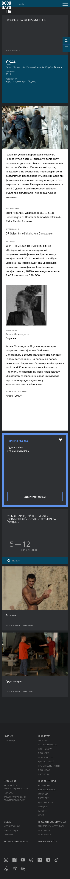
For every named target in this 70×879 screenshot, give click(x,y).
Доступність (45, 802)
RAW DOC (8, 792)
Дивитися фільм (35, 496)
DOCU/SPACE (44, 834)
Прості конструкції (49, 765)
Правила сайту (47, 841)
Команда (43, 793)
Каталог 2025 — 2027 (16, 841)
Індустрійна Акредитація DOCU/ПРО (16, 787)
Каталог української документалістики (15, 798)
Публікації (9, 740)
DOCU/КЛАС (44, 769)
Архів (41, 814)
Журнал (8, 735)
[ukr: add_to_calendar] (60, 440)
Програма (44, 735)
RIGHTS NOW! (45, 748)
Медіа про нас (12, 826)
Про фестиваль (47, 780)
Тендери (43, 806)
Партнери (43, 797)
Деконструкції (46, 761)
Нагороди (43, 774)
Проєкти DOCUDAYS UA (52, 821)
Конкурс (43, 740)
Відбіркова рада (46, 789)
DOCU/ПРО (43, 752)
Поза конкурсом (47, 744)
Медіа (7, 821)
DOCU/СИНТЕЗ (45, 757)
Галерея (8, 834)
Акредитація (11, 830)
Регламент (44, 785)
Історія (42, 810)
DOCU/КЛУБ (44, 830)
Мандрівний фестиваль (51, 826)
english (22, 3)
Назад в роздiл (13, 50)
